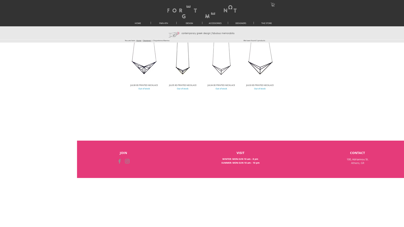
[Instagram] (127, 161)
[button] (273, 4)
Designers (147, 40)
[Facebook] (119, 161)
